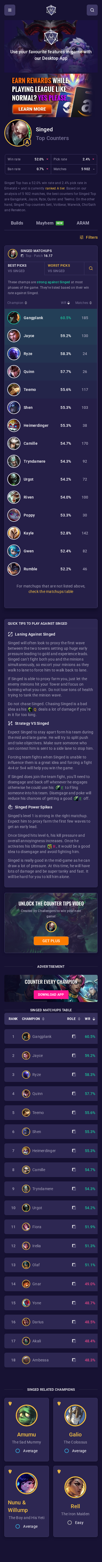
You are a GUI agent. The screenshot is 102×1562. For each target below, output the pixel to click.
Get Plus (51, 941)
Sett (49, 205)
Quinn (51, 199)
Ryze (42, 199)
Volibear (59, 205)
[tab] (17, 223)
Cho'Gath (89, 205)
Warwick (74, 205)
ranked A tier (54, 188)
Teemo (69, 199)
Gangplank (18, 199)
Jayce (32, 199)
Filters (92, 237)
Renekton (18, 210)
